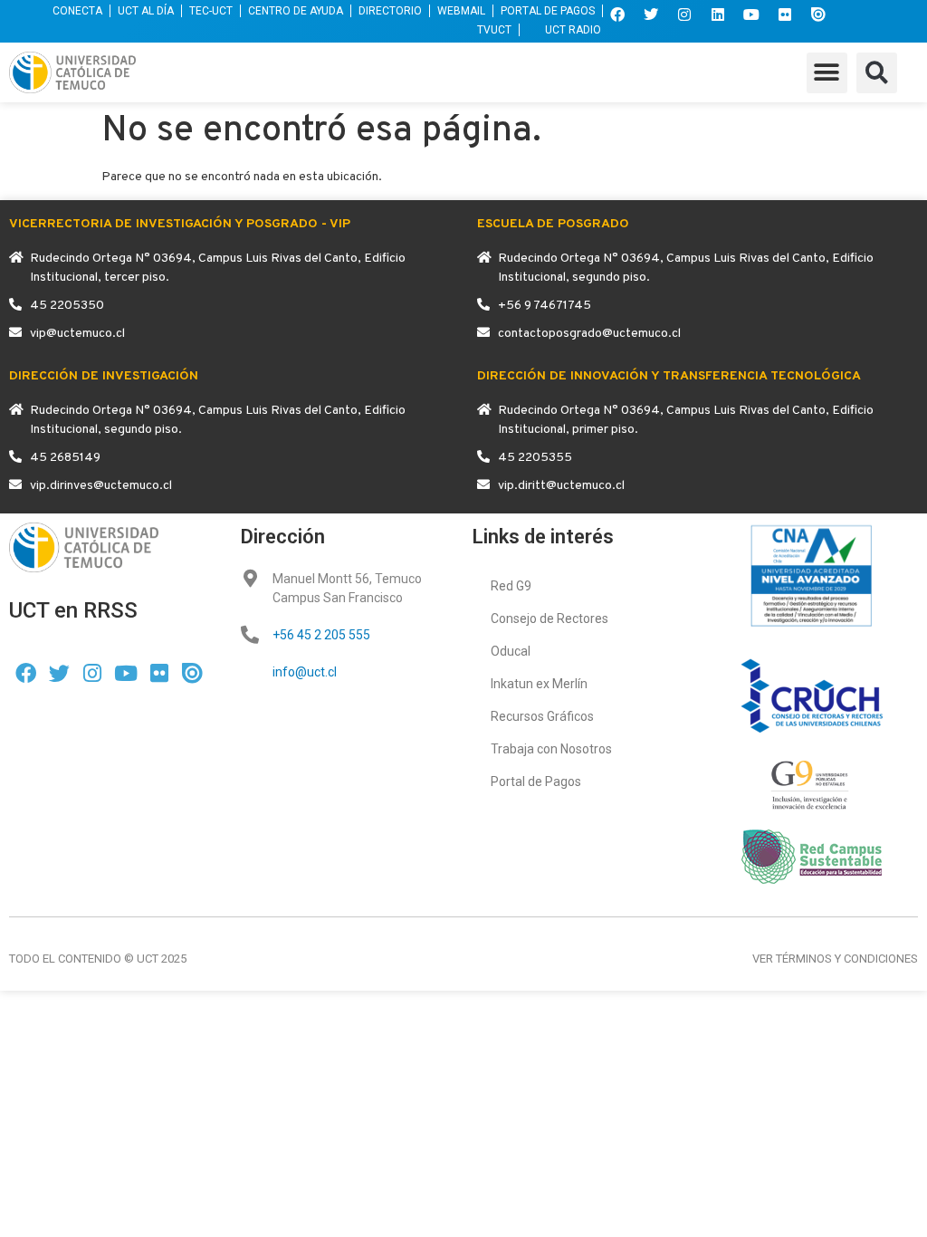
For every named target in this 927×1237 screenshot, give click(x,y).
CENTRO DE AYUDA (295, 11)
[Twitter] (650, 14)
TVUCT (494, 30)
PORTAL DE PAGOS (548, 11)
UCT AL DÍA (146, 11)
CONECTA (77, 11)
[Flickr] (784, 14)
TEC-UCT (211, 11)
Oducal (510, 651)
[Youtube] (751, 14)
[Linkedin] (717, 14)
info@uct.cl (304, 672)
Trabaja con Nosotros (551, 749)
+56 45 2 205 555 (321, 635)
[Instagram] (684, 14)
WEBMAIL (461, 11)
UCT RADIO (573, 30)
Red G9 (511, 586)
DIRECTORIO (390, 11)
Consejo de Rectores (549, 618)
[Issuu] (818, 14)
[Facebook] (617, 14)
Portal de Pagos (536, 781)
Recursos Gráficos (542, 716)
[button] (827, 73)
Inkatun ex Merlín (539, 683)
